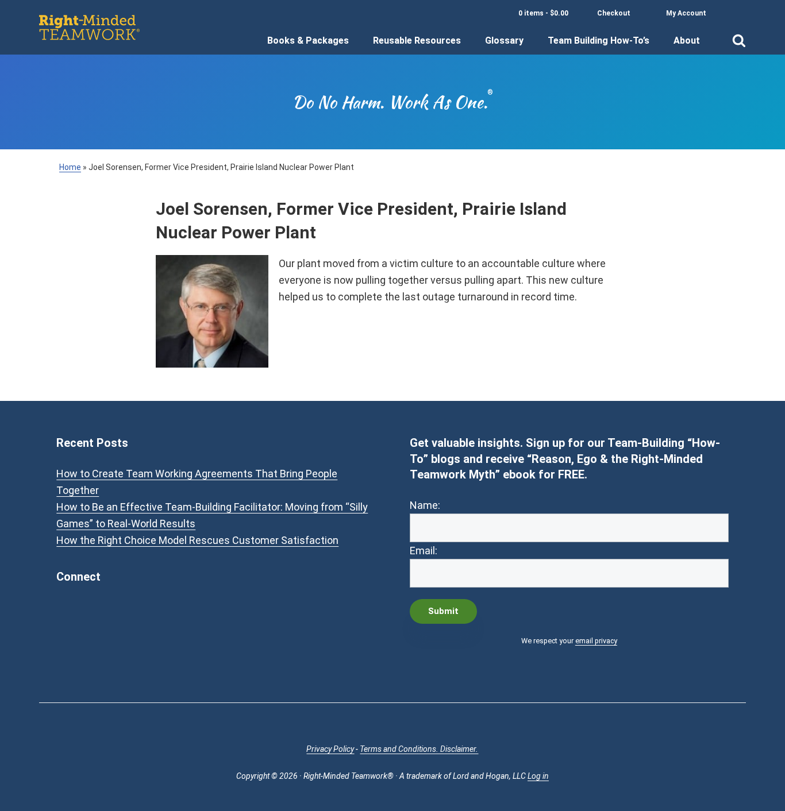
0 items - (543, 13)
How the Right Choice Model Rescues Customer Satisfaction (197, 540)
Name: (425, 505)
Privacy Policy (330, 749)
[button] (739, 33)
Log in (538, 776)
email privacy (596, 640)
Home (70, 167)
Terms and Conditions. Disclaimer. (419, 749)
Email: (423, 550)
